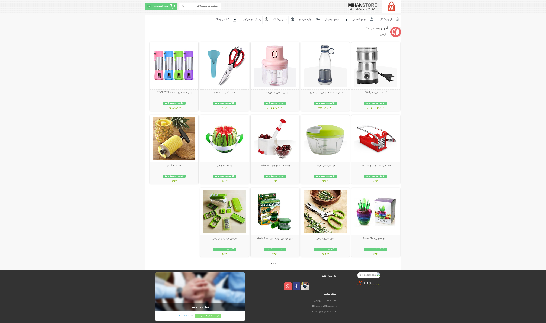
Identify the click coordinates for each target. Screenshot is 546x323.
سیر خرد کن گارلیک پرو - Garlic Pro (275, 239)
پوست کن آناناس (174, 166)
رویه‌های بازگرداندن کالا (324, 306)
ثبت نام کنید (185, 315)
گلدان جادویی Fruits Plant (376, 239)
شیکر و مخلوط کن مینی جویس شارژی (325, 93)
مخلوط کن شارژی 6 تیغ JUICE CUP (174, 93)
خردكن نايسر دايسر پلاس (224, 239)
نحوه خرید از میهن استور (324, 311)
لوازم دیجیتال (332, 19)
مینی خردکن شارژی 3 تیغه (275, 93)
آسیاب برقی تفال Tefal (376, 93)
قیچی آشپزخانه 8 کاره (224, 93)
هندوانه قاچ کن (224, 166)
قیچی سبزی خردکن (325, 239)
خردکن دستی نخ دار (325, 166)
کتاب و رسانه (222, 19)
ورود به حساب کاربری (208, 315)
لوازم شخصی (359, 19)
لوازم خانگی (385, 19)
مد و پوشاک (280, 19)
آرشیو (383, 34)
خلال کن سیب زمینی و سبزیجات (376, 166)
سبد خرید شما (161, 6)
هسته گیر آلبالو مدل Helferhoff (275, 166)
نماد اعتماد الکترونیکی (325, 300)
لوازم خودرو (305, 19)
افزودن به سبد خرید (375, 103)
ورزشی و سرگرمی (251, 19)
